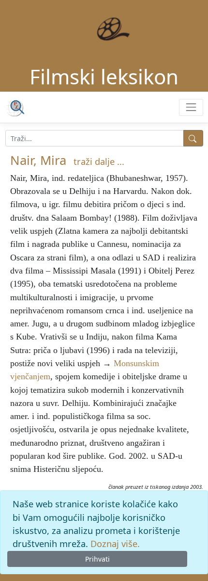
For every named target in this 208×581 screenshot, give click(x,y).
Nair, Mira (38, 160)
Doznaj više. (115, 543)
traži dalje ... (99, 161)
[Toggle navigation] (191, 107)
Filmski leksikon (104, 76)
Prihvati (97, 559)
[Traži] (193, 138)
